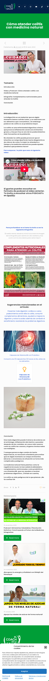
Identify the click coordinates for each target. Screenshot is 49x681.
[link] (24, 271)
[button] (45, 647)
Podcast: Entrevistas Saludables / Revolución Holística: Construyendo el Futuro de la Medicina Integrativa (24, 530)
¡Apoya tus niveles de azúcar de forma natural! (23, 614)
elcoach (18, 47)
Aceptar (24, 671)
